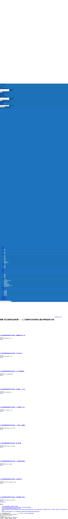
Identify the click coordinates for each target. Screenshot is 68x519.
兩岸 (3, 248)
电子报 (3, 296)
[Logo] (34, 176)
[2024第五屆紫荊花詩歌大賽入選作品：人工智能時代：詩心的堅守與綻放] (8, 405)
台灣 (4, 250)
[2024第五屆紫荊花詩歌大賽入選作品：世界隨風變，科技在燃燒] (8, 495)
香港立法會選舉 (6, 284)
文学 (4, 258)
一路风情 (3, 289)
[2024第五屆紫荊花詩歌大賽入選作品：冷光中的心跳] (8, 351)
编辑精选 (5, 292)
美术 (4, 257)
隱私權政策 (2, 102)
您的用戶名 (11, 89)
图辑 (3, 287)
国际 (3, 247)
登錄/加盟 (3, 85)
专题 (3, 278)
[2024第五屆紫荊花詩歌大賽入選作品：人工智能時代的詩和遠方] (8, 459)
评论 (3, 269)
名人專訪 (5, 290)
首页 (3, 246)
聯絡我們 (3, 297)
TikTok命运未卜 (6, 286)
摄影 (4, 260)
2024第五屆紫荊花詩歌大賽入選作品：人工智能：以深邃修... (12, 425)
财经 (3, 263)
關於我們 (3, 298)
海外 (4, 256)
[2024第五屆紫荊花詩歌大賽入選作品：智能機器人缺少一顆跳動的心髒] (8, 333)
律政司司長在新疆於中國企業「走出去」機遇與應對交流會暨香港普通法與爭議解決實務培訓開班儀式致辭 (20, 511)
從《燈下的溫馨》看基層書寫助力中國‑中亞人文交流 (11, 508)
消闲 (4, 277)
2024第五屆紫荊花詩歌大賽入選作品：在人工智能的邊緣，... (12, 371)
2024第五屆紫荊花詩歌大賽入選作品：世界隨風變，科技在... (12, 497)
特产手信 (5, 293)
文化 (3, 254)
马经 (4, 267)
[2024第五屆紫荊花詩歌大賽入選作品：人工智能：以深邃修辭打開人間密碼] (8, 423)
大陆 (4, 249)
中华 (4, 255)
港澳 (3, 251)
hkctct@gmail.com (14, 517)
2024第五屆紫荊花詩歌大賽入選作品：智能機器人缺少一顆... (12, 335)
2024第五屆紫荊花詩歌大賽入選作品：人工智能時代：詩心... (12, 407)
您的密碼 (10, 90)
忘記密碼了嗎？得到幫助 (4, 92)
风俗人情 (5, 294)
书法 (4, 259)
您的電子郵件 (11, 98)
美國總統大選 (6, 283)
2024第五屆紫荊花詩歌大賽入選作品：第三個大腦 (10, 443)
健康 (4, 275)
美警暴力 (5, 282)
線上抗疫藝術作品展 (7, 280)
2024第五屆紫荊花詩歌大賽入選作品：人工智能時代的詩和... (12, 461)
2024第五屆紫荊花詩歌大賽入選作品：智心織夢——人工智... (12, 389)
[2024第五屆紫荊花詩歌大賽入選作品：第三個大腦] (8, 441)
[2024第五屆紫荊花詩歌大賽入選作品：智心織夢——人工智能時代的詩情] (8, 387)
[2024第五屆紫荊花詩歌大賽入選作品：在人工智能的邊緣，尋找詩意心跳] (8, 369)
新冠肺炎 (5, 279)
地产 (4, 266)
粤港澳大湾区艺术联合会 (8, 285)
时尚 (4, 276)
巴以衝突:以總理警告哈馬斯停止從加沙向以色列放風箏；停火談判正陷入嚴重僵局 (16, 507)
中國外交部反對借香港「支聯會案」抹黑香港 (10, 506)
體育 (3, 270)
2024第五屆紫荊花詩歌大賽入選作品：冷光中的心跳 (11, 353)
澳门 (4, 253)
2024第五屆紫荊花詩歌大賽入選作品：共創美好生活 (11, 479)
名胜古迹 (5, 295)
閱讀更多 (1, 339)
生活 (3, 272)
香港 (4, 252)
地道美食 (5, 291)
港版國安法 (6, 281)
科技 (3, 268)
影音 (3, 288)
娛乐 (3, 271)
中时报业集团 (30, 513)
